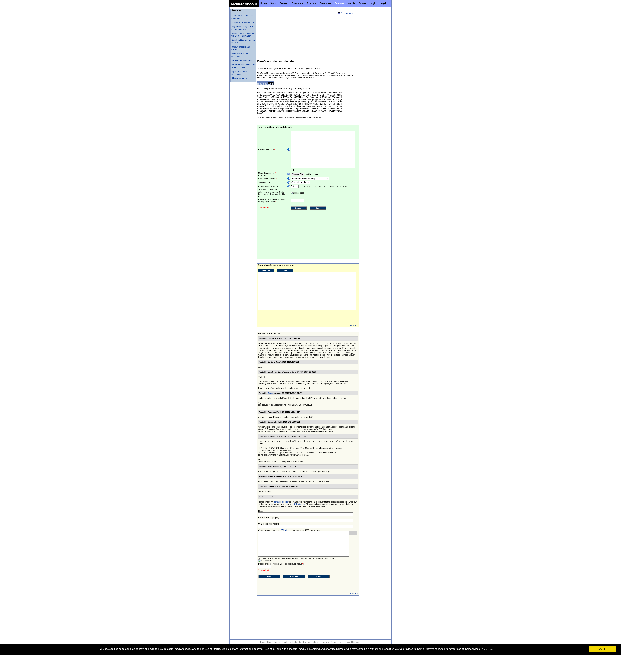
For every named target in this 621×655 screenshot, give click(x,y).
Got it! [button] (602, 649)
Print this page (347, 13)
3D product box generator (242, 22)
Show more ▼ (239, 78)
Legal (347, 642)
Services (317, 642)
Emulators (286, 642)
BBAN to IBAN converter (242, 60)
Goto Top (354, 325)
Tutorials (297, 642)
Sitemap (356, 642)
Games (334, 642)
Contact (277, 642)
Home (263, 642)
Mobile (326, 642)
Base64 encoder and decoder (240, 48)
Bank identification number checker (243, 41)
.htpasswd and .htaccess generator (242, 16)
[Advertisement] (284, 33)
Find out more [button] (487, 649)
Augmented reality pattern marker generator (242, 27)
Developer (307, 642)
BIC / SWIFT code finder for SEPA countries (243, 66)
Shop (269, 642)
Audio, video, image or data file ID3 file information (243, 34)
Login (341, 642)
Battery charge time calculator (239, 55)
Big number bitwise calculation (239, 72)
